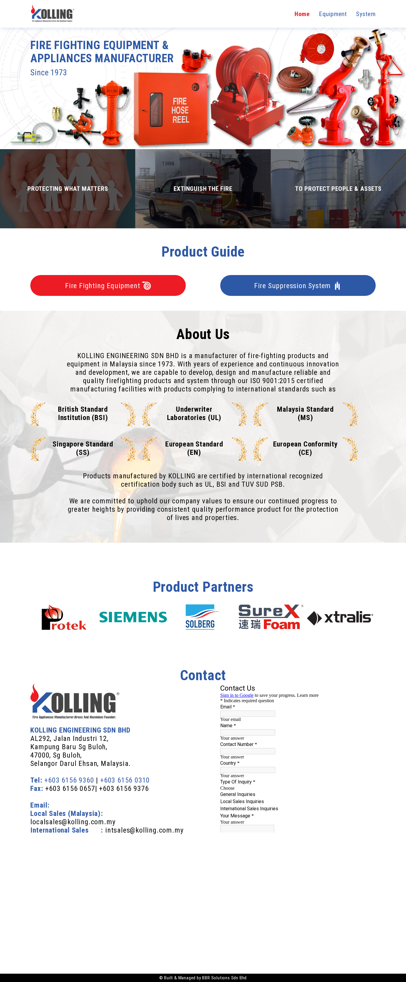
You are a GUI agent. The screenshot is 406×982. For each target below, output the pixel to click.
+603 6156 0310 (125, 780)
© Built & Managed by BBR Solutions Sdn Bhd (203, 978)
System (366, 14)
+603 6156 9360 (69, 780)
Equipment (334, 14)
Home (303, 14)
